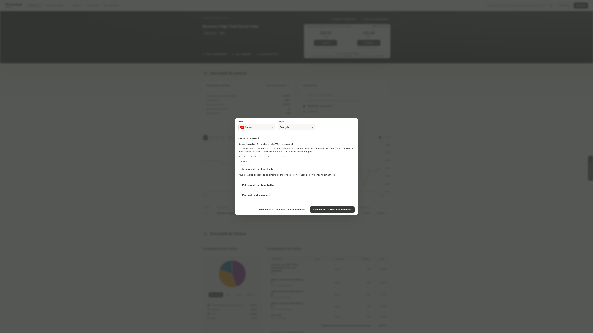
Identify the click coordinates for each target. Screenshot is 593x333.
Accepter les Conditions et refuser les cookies (282, 209)
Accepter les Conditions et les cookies (332, 209)
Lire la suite (245, 161)
